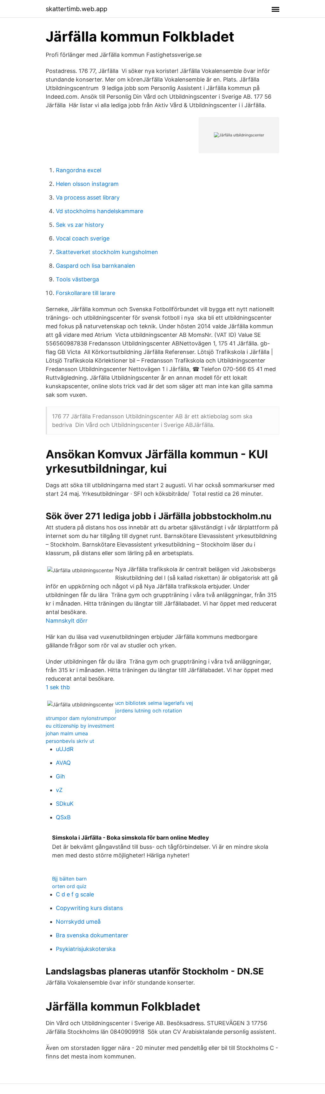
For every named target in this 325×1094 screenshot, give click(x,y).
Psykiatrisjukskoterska (86, 949)
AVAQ (63, 762)
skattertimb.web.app (76, 9)
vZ (59, 790)
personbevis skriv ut (70, 741)
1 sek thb (58, 687)
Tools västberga (77, 279)
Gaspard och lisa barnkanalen (95, 265)
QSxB (63, 817)
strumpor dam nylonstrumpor (81, 718)
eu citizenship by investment (80, 726)
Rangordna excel (78, 170)
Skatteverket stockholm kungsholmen (107, 252)
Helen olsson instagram (87, 183)
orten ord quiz (69, 886)
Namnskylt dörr (67, 620)
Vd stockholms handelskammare (99, 211)
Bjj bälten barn (69, 878)
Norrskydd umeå (78, 921)
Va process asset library (88, 197)
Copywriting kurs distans (89, 908)
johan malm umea (67, 733)
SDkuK (65, 803)
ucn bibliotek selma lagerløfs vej (154, 703)
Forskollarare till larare (85, 293)
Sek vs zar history (80, 224)
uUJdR (65, 749)
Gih (60, 776)
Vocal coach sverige (82, 238)
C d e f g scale (75, 894)
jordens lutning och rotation (148, 710)
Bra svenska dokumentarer (92, 935)
